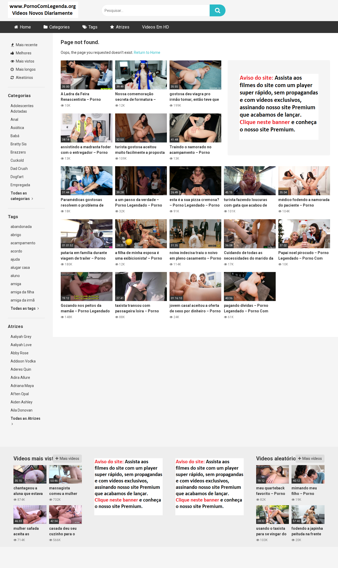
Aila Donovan (21, 410)
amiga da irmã (23, 300)
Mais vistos (24, 61)
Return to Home (147, 52)
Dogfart (17, 177)
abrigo (16, 235)
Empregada (20, 185)
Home (25, 27)
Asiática (17, 128)
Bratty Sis (19, 144)
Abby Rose (20, 353)
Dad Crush (19, 168)
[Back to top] (320, 552)
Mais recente (26, 45)
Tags (92, 27)
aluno (15, 276)
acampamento (23, 243)
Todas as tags (23, 308)
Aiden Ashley (21, 402)
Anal (14, 119)
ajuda (15, 259)
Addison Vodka (23, 361)
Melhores (23, 53)
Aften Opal (20, 394)
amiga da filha (22, 292)
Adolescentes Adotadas (22, 108)
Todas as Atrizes (25, 418)
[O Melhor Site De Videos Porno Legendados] (43, 11)
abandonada (21, 227)
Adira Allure (20, 377)
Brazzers (18, 152)
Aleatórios (24, 77)
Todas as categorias (21, 196)
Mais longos (25, 69)
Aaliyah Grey (21, 337)
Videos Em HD (155, 27)
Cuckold (17, 160)
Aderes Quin (21, 369)
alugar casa (20, 267)
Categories (59, 27)
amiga (16, 284)
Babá (15, 136)
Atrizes (122, 27)
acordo (16, 251)
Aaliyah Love (21, 345)
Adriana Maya (22, 386)
